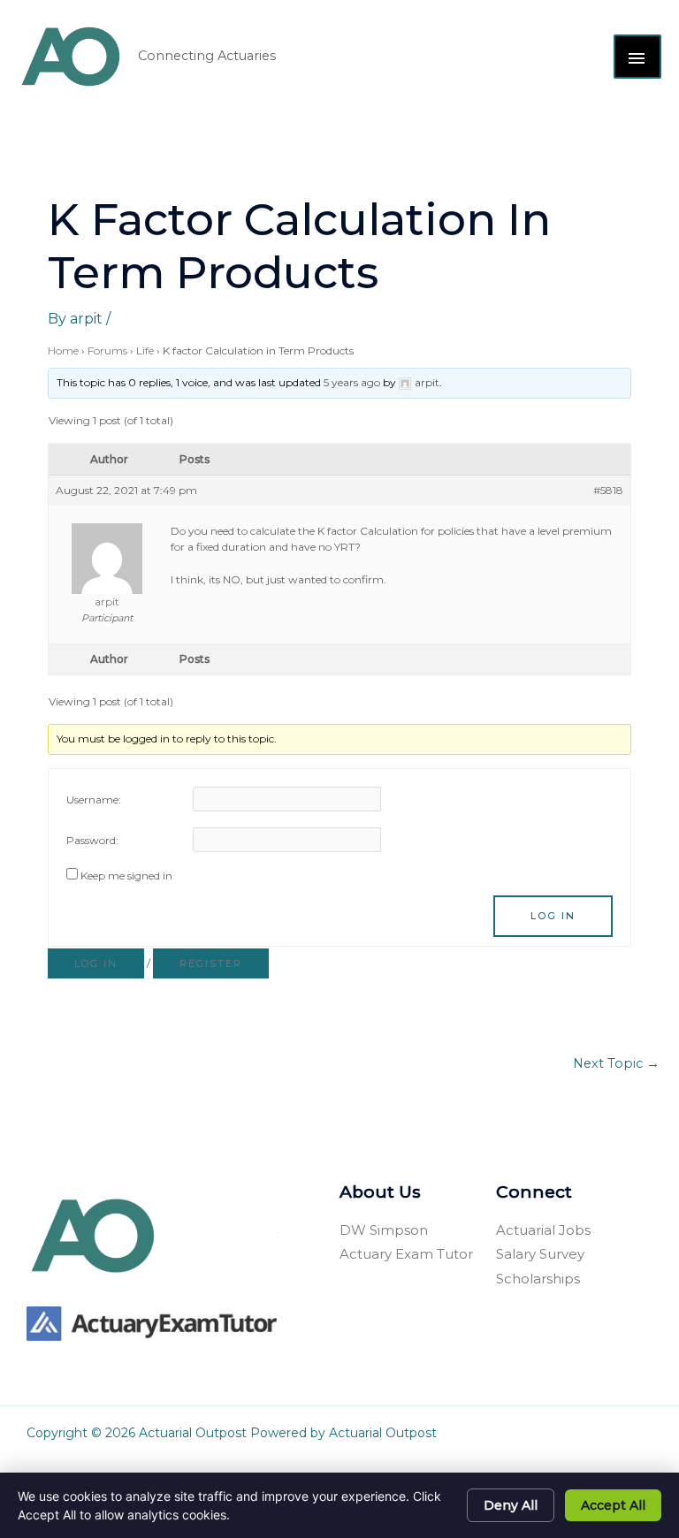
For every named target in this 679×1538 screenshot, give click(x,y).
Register (210, 963)
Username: (93, 799)
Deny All (511, 1505)
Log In (553, 916)
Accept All (613, 1505)
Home (63, 350)
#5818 (608, 490)
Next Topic (616, 1063)
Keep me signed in (126, 875)
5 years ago (352, 382)
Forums (107, 350)
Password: (92, 840)
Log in (96, 963)
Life (145, 350)
